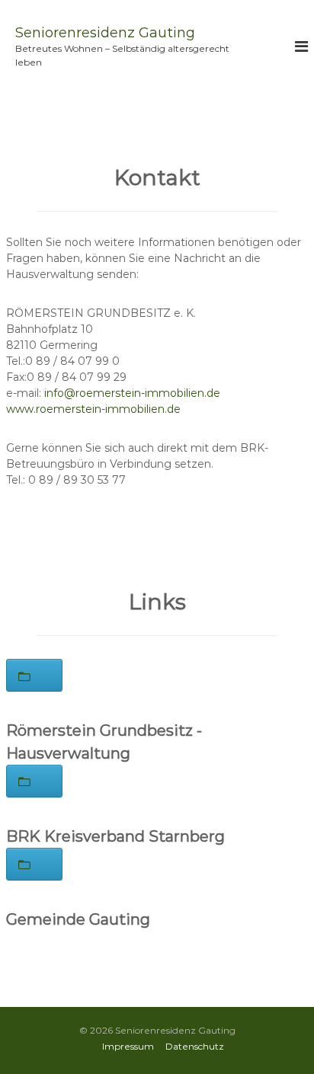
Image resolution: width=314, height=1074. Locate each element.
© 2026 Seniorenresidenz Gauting (157, 1030)
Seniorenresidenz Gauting (105, 32)
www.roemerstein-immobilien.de (93, 409)
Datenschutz (194, 1046)
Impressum (128, 1046)
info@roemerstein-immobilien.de (132, 393)
